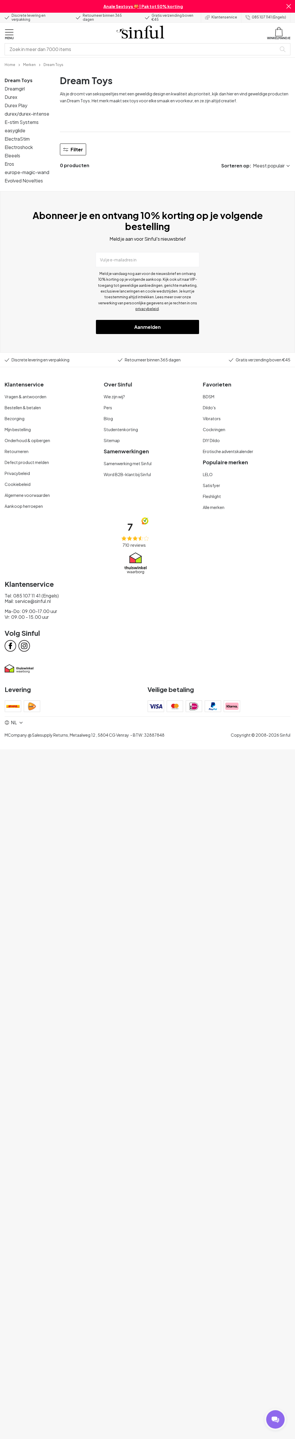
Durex (11, 97)
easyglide (15, 130)
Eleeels (12, 155)
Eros (9, 164)
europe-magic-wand (27, 172)
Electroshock (19, 147)
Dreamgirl (15, 89)
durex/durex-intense (27, 114)
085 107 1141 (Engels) (269, 17)
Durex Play (16, 105)
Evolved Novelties (24, 181)
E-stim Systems (22, 122)
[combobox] (142, 49)
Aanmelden (147, 327)
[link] (10, 64)
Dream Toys (19, 80)
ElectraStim (17, 139)
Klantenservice (224, 17)
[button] (288, 6)
